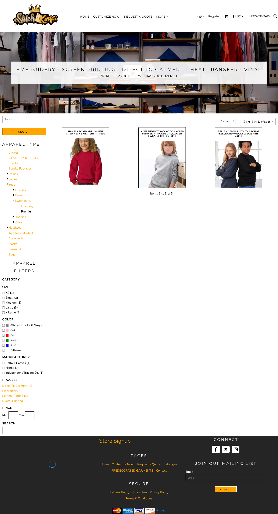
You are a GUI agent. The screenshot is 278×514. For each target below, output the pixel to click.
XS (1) (9, 293)
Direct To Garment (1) (17, 386)
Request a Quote (148, 464)
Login (200, 16)
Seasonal (15, 249)
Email (189, 472)
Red (12, 335)
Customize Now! (123, 464)
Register (214, 16)
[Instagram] (235, 449)
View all (14, 153)
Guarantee (139, 492)
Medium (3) (13, 303)
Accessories (17, 238)
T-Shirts (20, 190)
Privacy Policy (159, 492)
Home (104, 464)
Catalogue (170, 464)
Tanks (19, 195)
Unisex (13, 174)
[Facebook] (216, 449)
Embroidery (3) (12, 391)
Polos (19, 222)
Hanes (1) (12, 368)
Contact (161, 471)
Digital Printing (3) (14, 401)
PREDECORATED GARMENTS (132, 471)
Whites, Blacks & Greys (26, 325)
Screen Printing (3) (15, 396)
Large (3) (11, 307)
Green (14, 340)
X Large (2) (12, 312)
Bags (12, 254)
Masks (13, 244)
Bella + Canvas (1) (17, 363)
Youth (12, 185)
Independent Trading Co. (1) (24, 373)
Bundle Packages (20, 168)
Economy (27, 206)
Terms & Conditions (139, 498)
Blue (13, 345)
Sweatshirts (23, 201)
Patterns (15, 350)
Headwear (16, 228)
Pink (13, 330)
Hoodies (20, 217)
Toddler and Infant (21, 233)
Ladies (13, 179)
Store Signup (115, 440)
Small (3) (11, 298)
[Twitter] (226, 449)
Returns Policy (119, 492)
